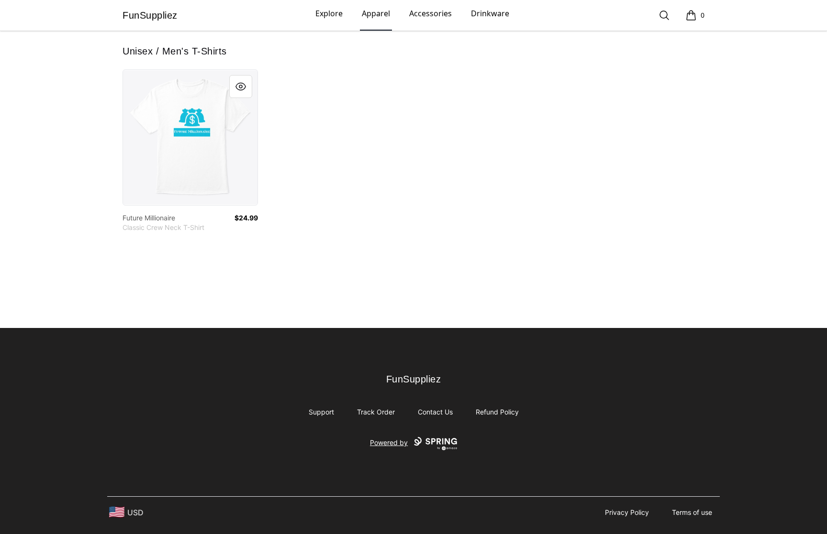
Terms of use (692, 512)
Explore (329, 13)
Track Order (376, 412)
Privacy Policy (627, 512)
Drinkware (490, 13)
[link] (190, 137)
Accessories (430, 13)
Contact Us (435, 412)
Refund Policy (497, 412)
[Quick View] (240, 86)
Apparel (376, 13)
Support (321, 412)
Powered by (389, 442)
